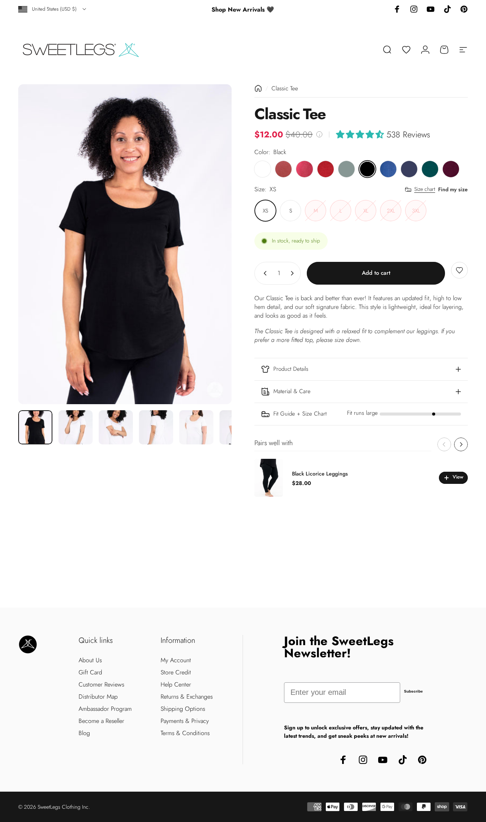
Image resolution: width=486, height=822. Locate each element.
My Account (176, 660)
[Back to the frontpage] (258, 88)
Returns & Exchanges (187, 697)
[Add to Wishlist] (459, 270)
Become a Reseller (101, 721)
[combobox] (52, 9)
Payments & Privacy (185, 721)
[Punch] (304, 169)
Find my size (453, 189)
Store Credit (176, 672)
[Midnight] (409, 169)
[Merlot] (451, 169)
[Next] (211, 244)
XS (265, 210)
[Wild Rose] (283, 169)
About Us (90, 660)
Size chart (424, 189)
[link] (361, 414)
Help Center (176, 684)
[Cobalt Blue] (388, 169)
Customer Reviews (101, 684)
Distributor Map (98, 697)
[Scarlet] (325, 169)
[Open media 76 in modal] (125, 244)
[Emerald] (430, 169)
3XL (416, 210)
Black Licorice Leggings (320, 473)
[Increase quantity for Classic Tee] (294, 273)
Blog (84, 733)
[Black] (367, 169)
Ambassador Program (105, 709)
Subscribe (413, 691)
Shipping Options (183, 709)
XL (365, 210)
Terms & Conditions (185, 733)
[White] (262, 169)
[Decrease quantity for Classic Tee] (263, 273)
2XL (391, 210)
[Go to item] (35, 427)
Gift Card (90, 672)
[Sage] (346, 169)
